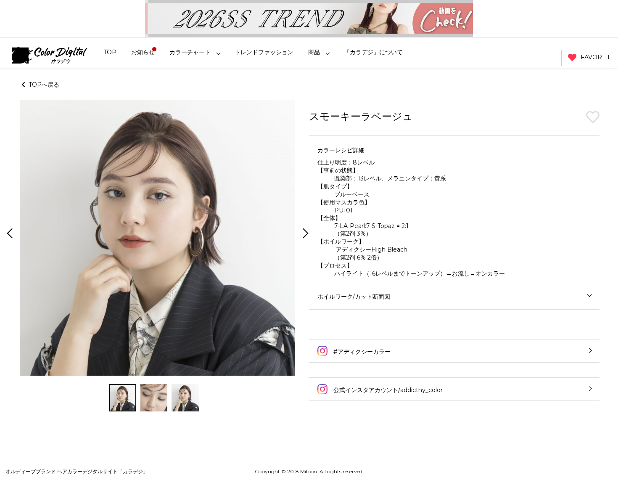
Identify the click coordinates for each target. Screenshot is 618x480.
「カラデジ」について (373, 52)
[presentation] (9, 234)
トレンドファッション (264, 52)
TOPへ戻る (42, 84)
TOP (109, 52)
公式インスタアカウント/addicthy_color (387, 390)
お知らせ (143, 52)
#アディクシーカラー (361, 351)
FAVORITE (596, 57)
